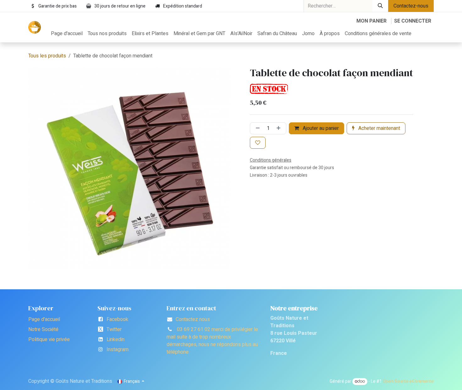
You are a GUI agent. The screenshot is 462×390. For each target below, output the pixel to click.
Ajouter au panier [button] (320, 128)
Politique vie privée (49, 339)
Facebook (117, 319)
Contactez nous (193, 319)
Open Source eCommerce (408, 381)
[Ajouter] (279, 128)
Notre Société (43, 329)
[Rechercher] (380, 6)
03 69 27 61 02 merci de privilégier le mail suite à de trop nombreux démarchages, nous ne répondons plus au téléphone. (212, 341)
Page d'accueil (44, 319)
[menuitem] (66, 33)
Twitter (114, 329)
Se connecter (412, 21)
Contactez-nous (410, 6)
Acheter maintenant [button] (378, 128)
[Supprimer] (256, 128)
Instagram (118, 349)
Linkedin (115, 339)
